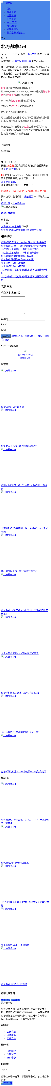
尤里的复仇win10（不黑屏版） (16, 945)
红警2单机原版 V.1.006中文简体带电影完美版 (23, 242)
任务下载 (11, 19)
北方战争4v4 (18, 203)
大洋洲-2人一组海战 (11, 226)
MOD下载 (12, 22)
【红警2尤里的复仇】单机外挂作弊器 (20, 249)
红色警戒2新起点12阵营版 (14, 984)
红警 (3, 88)
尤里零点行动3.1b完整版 (13, 263)
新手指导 (5, 1000)
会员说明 (11, 1031)
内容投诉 (28, 196)
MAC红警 (12, 26)
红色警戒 (15, 100)
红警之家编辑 (8, 213)
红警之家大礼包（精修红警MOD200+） (21, 446)
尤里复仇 (11, 95)
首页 (9, 9)
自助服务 (11, 1035)
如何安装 (11, 1038)
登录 (5, 169)
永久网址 (11, 1051)
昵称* (4, 319)
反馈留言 (11, 1054)
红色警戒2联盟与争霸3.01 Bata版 (17, 256)
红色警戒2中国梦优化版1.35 (15, 863)
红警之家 (17, 61)
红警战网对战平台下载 (12, 407)
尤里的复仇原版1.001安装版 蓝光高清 (20, 653)
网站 (3, 330)
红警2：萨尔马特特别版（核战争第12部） (22, 230)
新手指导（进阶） (16, 32)
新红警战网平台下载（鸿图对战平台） (20, 571)
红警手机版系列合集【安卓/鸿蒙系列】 (20, 693)
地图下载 (11, 15)
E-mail (4, 324)
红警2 (13, 182)
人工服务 (15, 1000)
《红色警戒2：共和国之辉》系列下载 (20, 732)
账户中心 (11, 1057)
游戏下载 (11, 12)
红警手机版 (12, 29)
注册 (13, 169)
